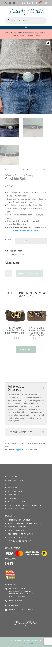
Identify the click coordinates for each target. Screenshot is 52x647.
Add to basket (29, 273)
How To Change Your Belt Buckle (24, 523)
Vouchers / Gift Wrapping (20, 534)
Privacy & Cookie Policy (19, 541)
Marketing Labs (26, 643)
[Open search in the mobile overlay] (26, 20)
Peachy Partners (16, 509)
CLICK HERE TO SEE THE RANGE (23, 230)
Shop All (26, 349)
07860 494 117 (15, 605)
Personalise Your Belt (19, 520)
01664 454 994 (15, 601)
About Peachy (14, 495)
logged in (19, 449)
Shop (10, 484)
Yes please (16, 254)
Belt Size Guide (15, 491)
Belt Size (8, 240)
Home (7, 170)
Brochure (12, 488)
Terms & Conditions (17, 537)
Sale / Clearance (16, 530)
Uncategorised (16, 170)
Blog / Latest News (17, 527)
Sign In (36, 3)
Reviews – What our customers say (25, 505)
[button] (48, 43)
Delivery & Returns (17, 502)
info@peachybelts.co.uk (21, 610)
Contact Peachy (15, 481)
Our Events (13, 498)
